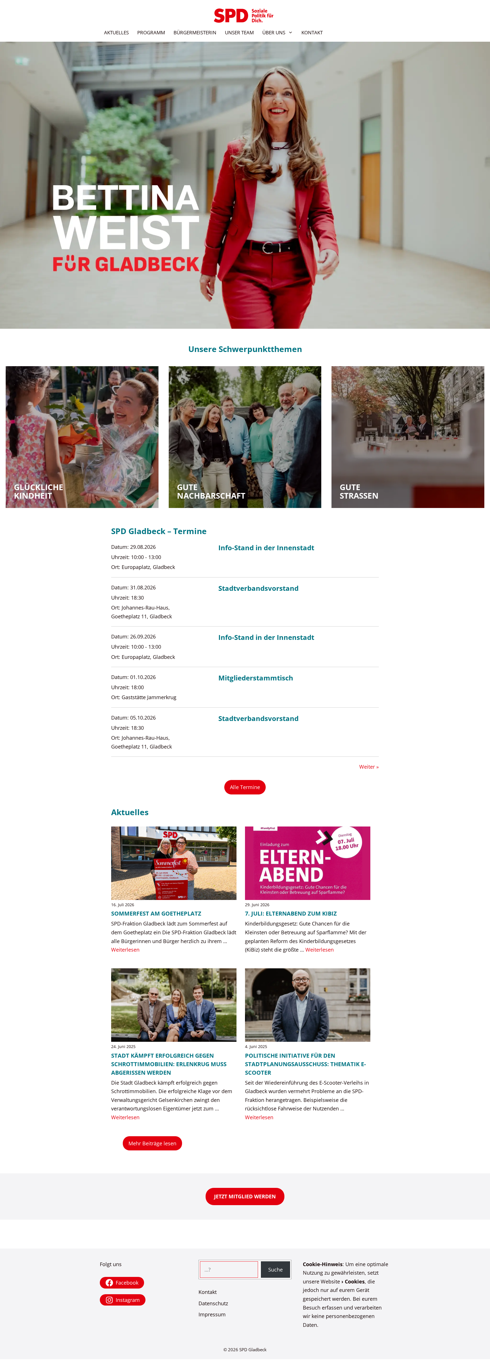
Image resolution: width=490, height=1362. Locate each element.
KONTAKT (312, 32)
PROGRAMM (151, 32)
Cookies (355, 1281)
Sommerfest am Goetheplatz (156, 913)
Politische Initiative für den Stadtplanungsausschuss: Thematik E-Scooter (305, 1064)
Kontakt (207, 1292)
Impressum (212, 1314)
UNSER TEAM (239, 32)
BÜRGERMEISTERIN (195, 32)
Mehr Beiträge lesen (152, 1143)
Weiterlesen (125, 949)
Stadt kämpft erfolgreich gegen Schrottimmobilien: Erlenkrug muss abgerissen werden (169, 1064)
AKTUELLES (116, 32)
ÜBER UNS (273, 32)
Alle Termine (245, 787)
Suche (275, 1269)
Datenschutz (213, 1303)
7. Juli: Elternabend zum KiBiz (291, 913)
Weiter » (369, 766)
